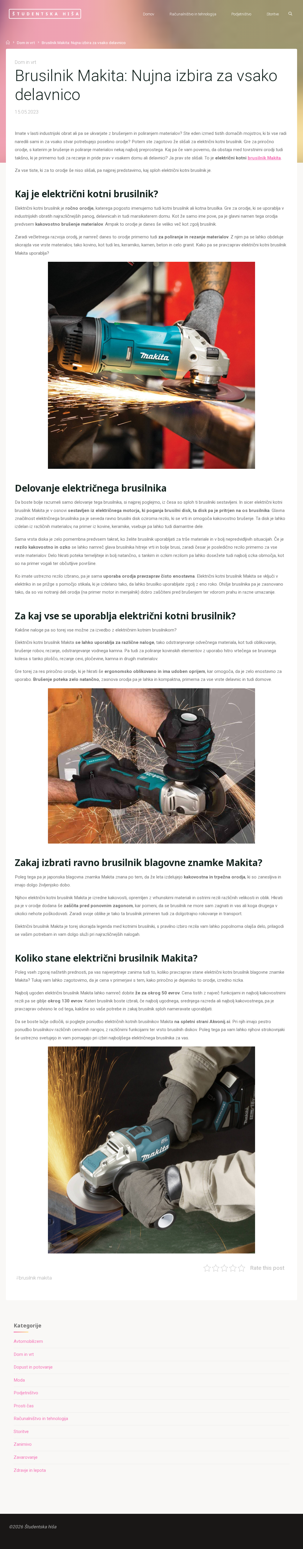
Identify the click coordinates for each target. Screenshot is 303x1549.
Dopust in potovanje (33, 1367)
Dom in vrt (26, 42)
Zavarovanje (26, 1457)
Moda (19, 1380)
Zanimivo (23, 1444)
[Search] (290, 13)
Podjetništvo (26, 1392)
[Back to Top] (280, 1540)
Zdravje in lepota (30, 1470)
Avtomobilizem (28, 1341)
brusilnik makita (35, 1278)
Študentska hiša (46, 14)
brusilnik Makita (264, 158)
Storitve (21, 1431)
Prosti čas (24, 1406)
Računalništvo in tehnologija (41, 1418)
